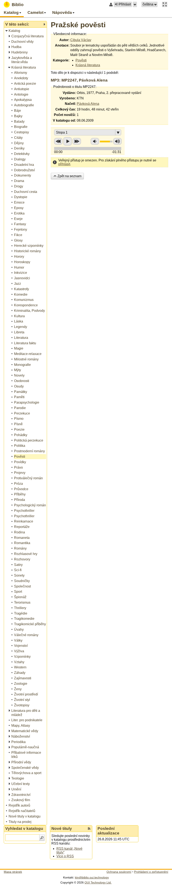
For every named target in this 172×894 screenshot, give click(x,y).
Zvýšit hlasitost (117, 141)
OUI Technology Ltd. (98, 882)
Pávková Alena (88, 103)
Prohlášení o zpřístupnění (151, 871)
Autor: (64, 40)
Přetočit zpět (58, 141)
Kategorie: (61, 60)
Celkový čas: (65, 109)
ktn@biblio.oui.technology (92, 877)
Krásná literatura (88, 65)
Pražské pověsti (78, 25)
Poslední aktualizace (108, 830)
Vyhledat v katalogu (24, 828)
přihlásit (64, 164)
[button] (135, 4)
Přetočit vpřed (77, 141)
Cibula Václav (80, 40)
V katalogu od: (64, 120)
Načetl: (70, 103)
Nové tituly (61, 828)
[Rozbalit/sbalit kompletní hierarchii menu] (44, 24)
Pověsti (81, 60)
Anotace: (62, 45)
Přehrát (67, 141)
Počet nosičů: (65, 115)
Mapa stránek (13, 871)
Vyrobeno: (67, 98)
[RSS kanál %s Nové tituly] (89, 828)
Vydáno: (69, 93)
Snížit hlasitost (95, 141)
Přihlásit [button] (125, 4)
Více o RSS (65, 856)
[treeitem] (25, 31)
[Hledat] (42, 837)
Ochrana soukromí (119, 871)
